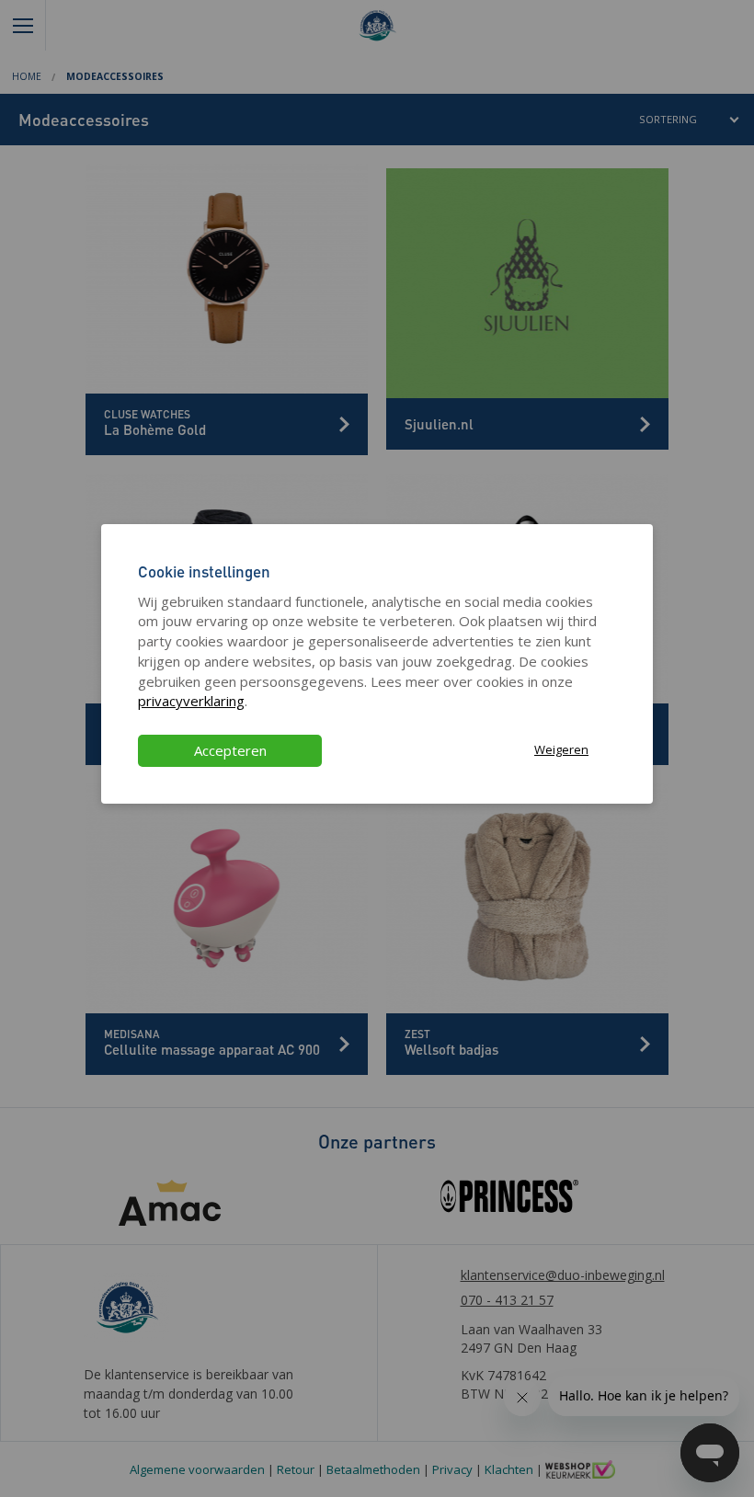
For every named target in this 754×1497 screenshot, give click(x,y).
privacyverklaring (191, 700)
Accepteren (230, 750)
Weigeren (561, 749)
